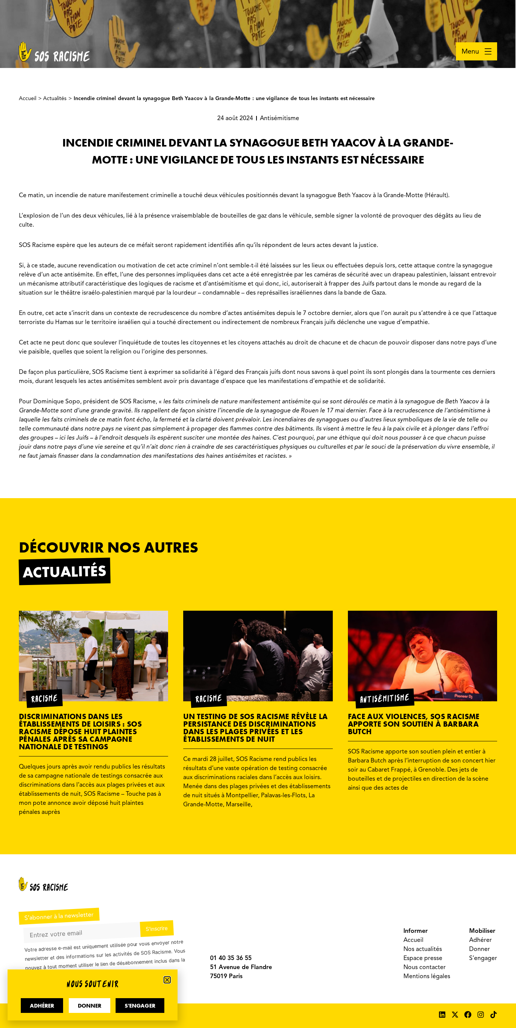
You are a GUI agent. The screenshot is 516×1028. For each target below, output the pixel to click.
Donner (479, 949)
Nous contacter (424, 967)
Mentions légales (426, 976)
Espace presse (422, 958)
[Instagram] (480, 1014)
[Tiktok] (493, 1014)
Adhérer (480, 940)
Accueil (413, 940)
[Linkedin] (442, 1014)
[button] (167, 980)
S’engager (483, 958)
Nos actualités (422, 949)
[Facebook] (467, 1014)
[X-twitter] (455, 1014)
